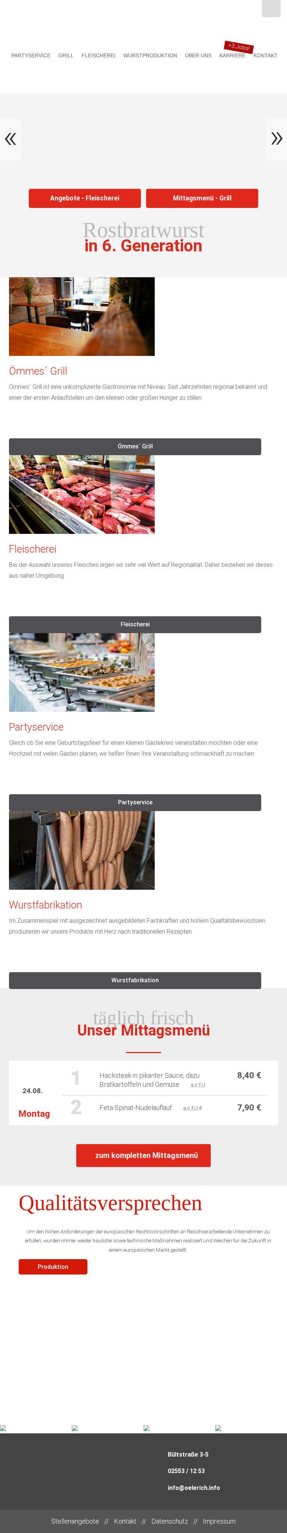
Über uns (198, 55)
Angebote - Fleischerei (84, 198)
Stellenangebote (75, 1521)
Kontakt (265, 55)
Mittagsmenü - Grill (202, 198)
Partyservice (30, 55)
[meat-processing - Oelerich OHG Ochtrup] (271, 8)
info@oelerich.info (194, 1487)
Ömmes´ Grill (135, 446)
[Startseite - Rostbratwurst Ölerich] (143, 23)
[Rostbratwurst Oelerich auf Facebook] (251, 10)
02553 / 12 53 (186, 1471)
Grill (66, 55)
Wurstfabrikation (135, 980)
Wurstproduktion (150, 55)
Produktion (53, 1266)
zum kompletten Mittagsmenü (146, 1155)
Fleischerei (98, 55)
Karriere (232, 55)
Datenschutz (169, 1521)
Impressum (219, 1521)
